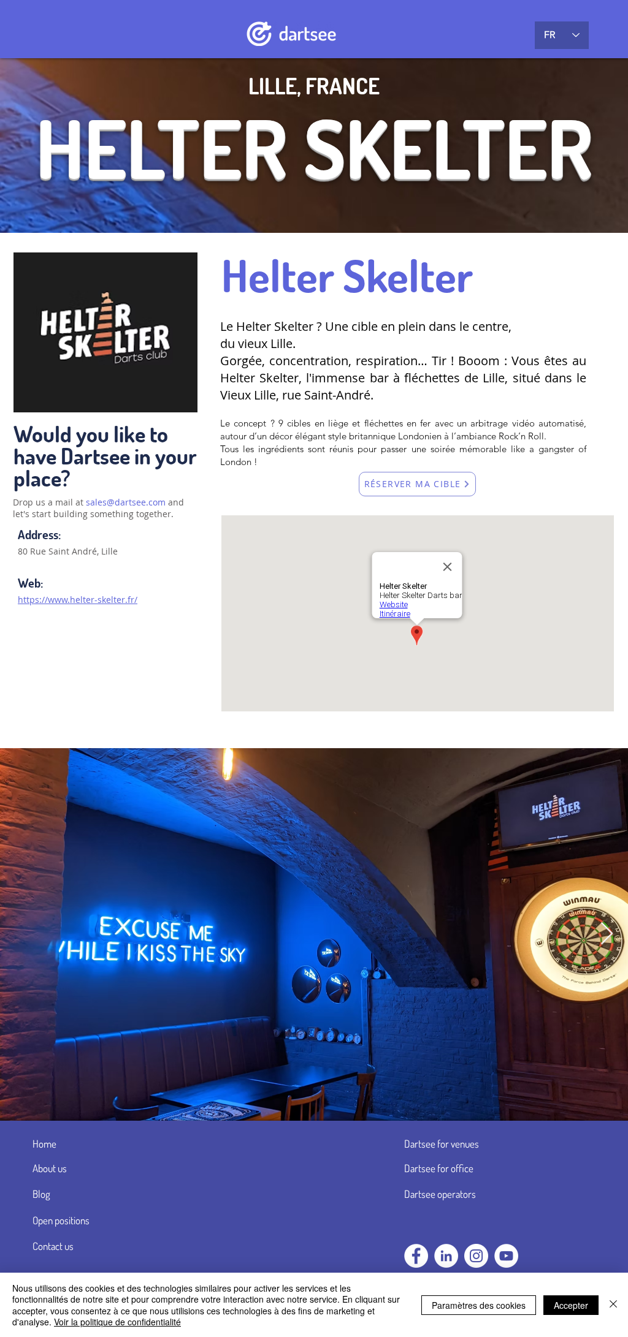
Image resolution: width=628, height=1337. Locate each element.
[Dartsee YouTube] (506, 1256)
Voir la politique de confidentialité (117, 1322)
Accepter (571, 1305)
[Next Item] (607, 934)
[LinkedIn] (446, 1256)
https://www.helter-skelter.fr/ (77, 599)
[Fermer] (613, 1304)
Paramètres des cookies (479, 1305)
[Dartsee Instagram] (476, 1256)
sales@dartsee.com (126, 502)
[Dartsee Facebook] (416, 1256)
